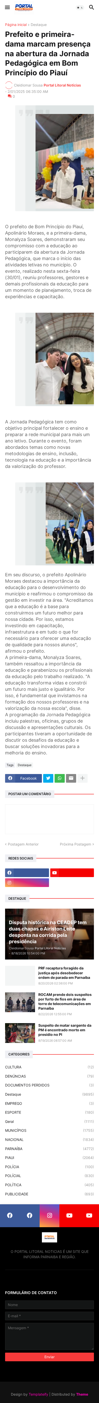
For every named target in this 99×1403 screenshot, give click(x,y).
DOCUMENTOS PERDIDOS (49, 1085)
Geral (49, 1121)
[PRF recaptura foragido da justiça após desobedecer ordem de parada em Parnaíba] (20, 976)
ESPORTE (49, 1112)
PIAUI (49, 1157)
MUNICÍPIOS (49, 1130)
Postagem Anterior (23, 844)
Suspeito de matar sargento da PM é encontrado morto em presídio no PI (64, 1030)
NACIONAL (49, 1139)
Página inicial (16, 25)
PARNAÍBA (49, 1149)
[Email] (71, 778)
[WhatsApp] (60, 778)
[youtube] (72, 872)
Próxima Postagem (75, 844)
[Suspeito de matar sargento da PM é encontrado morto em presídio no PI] (20, 1033)
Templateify (38, 1394)
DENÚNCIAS (49, 1076)
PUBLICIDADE (49, 1194)
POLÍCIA (49, 1167)
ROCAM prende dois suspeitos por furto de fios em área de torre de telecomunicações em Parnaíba (65, 1001)
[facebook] (27, 872)
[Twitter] (48, 778)
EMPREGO (49, 1103)
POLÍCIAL (49, 1175)
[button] (7, 7)
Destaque (39, 25)
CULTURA (49, 1067)
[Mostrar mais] (82, 778)
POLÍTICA (49, 1185)
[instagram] (27, 882)
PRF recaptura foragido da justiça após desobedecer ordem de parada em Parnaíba (64, 972)
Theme (82, 1394)
